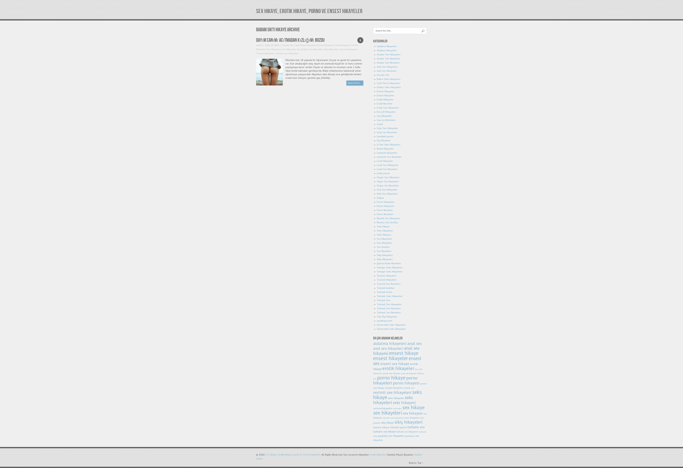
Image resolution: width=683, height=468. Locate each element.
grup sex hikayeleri (409, 373)
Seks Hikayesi (384, 234)
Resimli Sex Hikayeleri (388, 218)
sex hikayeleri (387, 412)
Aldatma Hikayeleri (387, 46)
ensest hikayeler (390, 358)
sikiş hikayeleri (409, 422)
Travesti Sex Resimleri (389, 283)
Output (380, 197)
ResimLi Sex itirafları (387, 222)
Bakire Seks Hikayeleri (388, 79)
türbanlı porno (398, 427)
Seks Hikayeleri (273, 49)
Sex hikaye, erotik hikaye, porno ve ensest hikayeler (309, 11)
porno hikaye (391, 377)
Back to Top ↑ (416, 462)
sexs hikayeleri (411, 417)
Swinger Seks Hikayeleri (390, 267)
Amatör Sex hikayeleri (388, 58)
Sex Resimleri (316, 49)
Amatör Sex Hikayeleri (389, 54)
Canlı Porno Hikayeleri (305, 45)
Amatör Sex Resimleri (388, 62)
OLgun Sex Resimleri (388, 185)
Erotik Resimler (385, 103)
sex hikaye (413, 407)
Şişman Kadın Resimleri (389, 263)
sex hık (386, 418)
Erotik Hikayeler (342, 45)
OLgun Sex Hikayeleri (388, 177)
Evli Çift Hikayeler (386, 111)
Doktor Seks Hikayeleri (389, 87)
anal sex (414, 343)
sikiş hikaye (387, 422)
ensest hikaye (403, 353)
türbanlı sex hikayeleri (407, 431)
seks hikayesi (404, 402)
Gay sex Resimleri (386, 120)
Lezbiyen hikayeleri (387, 152)
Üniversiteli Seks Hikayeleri (391, 324)
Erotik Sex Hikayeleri (388, 107)
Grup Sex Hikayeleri (387, 128)
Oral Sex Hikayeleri (387, 189)
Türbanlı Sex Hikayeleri (286, 53)
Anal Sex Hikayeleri (387, 66)
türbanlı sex (416, 427)
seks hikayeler (396, 398)
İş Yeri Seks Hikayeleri (388, 144)
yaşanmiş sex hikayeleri (391, 436)
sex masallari (397, 418)
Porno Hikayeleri (385, 202)
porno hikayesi (406, 383)
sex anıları (397, 408)
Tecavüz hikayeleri (348, 49)
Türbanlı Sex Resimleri (389, 308)
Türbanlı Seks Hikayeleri (390, 296)
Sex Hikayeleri (289, 49)
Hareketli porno (385, 136)
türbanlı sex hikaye (384, 431)
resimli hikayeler (394, 387)
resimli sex (409, 387)
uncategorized (384, 320)
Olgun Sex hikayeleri (388, 181)
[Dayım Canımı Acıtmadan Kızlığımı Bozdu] (269, 71)
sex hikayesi (413, 413)
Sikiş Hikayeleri (331, 49)
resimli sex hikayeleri (392, 392)
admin (259, 45)
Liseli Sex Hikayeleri (387, 165)
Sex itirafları (303, 49)
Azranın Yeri (287, 45)
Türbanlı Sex (383, 300)
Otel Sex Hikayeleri (387, 193)
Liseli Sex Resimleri (387, 169)
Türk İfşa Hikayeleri (387, 316)
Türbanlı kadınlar (386, 288)
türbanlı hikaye (381, 427)
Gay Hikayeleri (384, 116)
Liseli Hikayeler (385, 161)
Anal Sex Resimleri (387, 70)
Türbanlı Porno (384, 292)
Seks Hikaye (383, 226)
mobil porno (383, 173)
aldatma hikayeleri (390, 343)
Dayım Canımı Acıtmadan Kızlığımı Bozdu (290, 40)
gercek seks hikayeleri (392, 373)
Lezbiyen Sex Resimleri (389, 156)
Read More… (355, 83)
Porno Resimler (385, 210)
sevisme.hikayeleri (383, 408)
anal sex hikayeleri (388, 348)
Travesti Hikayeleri (265, 53)
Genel (380, 124)
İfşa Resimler (384, 140)
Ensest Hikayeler (325, 45)
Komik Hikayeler (385, 148)
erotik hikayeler (398, 368)
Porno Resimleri (385, 214)
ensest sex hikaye (394, 363)
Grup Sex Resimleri (387, 132)
